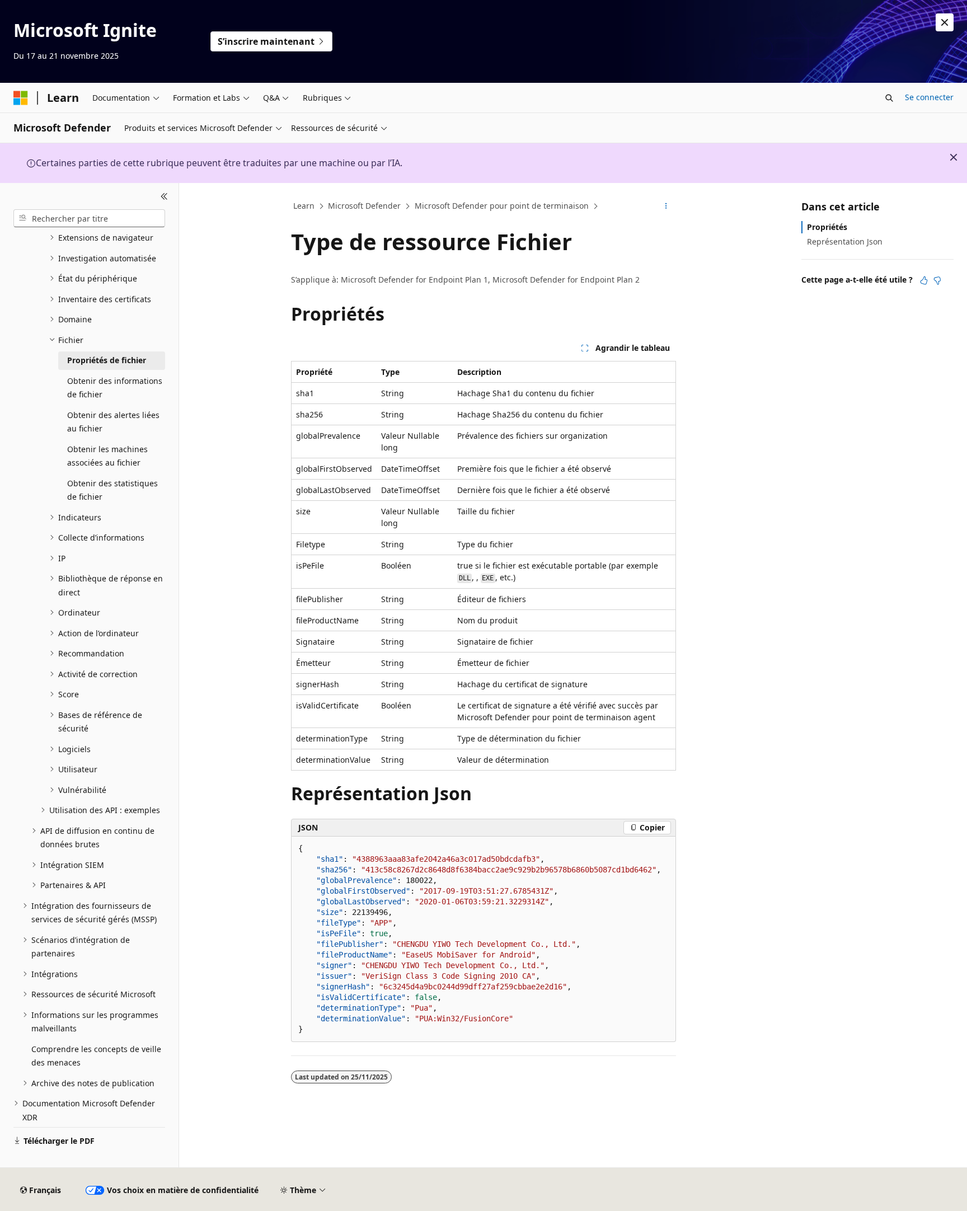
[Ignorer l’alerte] (945, 22)
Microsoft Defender (364, 205)
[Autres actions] (666, 206)
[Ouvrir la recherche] (889, 98)
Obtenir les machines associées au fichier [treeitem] (107, 456)
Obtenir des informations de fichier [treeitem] (114, 387)
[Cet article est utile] (924, 280)
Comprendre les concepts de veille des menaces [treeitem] (96, 1056)
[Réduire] (164, 196)
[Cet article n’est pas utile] (937, 280)
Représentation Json (844, 241)
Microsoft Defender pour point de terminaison (502, 205)
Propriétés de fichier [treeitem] (106, 360)
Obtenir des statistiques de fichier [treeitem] (112, 490)
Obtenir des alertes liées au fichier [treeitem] (113, 422)
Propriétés (827, 227)
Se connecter (929, 97)
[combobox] (89, 218)
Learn (303, 205)
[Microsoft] (20, 98)
